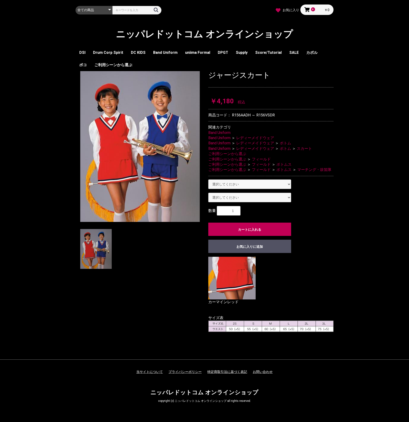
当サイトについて (149, 372)
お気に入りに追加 (249, 246)
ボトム (285, 143)
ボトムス (284, 164)
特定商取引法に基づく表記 (227, 372)
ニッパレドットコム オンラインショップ (204, 34)
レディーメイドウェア (255, 138)
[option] (140, 146)
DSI (82, 52)
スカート (304, 148)
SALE (294, 52)
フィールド (261, 159)
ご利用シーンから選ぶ (113, 65)
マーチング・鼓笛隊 (314, 169)
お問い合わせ (263, 372)
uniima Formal (197, 52)
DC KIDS (138, 52)
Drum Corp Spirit (108, 52)
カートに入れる (249, 229)
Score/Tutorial (268, 52)
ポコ (83, 65)
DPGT (223, 52)
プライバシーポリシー (185, 372)
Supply (242, 52)
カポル (312, 52)
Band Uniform (165, 52)
